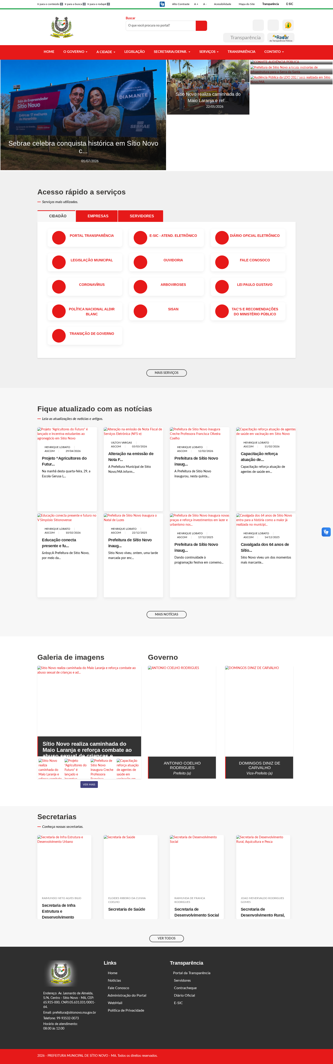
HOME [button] (48, 52)
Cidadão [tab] (59, 216)
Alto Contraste (180, 4)
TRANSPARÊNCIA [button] (241, 52)
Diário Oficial (184, 995)
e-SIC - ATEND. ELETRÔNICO (173, 236)
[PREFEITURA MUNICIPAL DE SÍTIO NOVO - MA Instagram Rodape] (294, 1056)
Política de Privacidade (125, 1010)
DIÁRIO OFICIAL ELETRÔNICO (255, 236)
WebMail (114, 1003)
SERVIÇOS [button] (207, 52)
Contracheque (185, 988)
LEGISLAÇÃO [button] (134, 52)
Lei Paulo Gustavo (255, 285)
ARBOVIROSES (173, 285)
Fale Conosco (118, 988)
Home (112, 973)
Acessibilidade (222, 4)
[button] (162, 4)
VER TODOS (167, 938)
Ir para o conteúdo (49, 4)
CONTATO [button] (272, 52)
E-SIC (178, 1003)
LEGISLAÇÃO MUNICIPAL (92, 260)
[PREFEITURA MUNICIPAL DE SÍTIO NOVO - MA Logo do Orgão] (61, 27)
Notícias (114, 980)
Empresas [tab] (100, 216)
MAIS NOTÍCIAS (166, 614)
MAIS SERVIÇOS (167, 373)
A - (205, 4)
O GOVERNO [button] (74, 52)
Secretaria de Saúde (126, 909)
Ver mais (89, 784)
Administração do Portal (126, 995)
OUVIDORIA (173, 260)
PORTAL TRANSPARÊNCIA (92, 236)
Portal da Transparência (191, 973)
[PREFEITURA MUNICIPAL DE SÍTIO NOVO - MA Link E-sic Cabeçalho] (288, 25)
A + (196, 4)
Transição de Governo (92, 334)
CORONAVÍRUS (92, 285)
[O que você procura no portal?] (201, 26)
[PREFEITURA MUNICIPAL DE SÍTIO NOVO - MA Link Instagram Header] (273, 25)
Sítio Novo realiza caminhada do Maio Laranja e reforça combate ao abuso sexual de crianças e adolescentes (87, 753)
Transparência (245, 37)
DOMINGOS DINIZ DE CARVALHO (259, 765)
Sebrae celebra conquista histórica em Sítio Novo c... (83, 147)
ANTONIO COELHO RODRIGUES (182, 765)
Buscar (130, 18)
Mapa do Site (246, 4)
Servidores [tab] (144, 216)
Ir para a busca (75, 4)
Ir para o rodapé (98, 4)
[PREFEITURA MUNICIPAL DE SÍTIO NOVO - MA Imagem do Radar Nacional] (280, 37)
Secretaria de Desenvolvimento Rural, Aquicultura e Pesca (263, 915)
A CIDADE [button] (104, 52)
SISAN (173, 309)
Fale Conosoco (255, 260)
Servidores (182, 980)
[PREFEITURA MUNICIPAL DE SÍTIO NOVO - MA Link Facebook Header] (258, 25)
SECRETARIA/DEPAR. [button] (170, 52)
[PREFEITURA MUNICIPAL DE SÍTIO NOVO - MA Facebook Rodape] (287, 1056)
